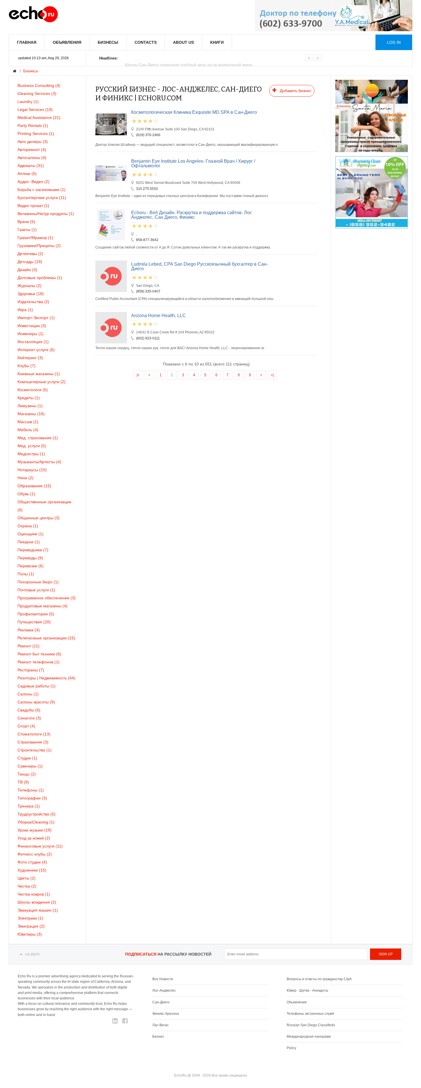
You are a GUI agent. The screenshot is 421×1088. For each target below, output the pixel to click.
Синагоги (29, 718)
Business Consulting (38, 85)
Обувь (26, 494)
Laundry (28, 101)
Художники (31, 870)
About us (183, 42)
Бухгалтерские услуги (41, 197)
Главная (26, 42)
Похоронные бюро (38, 582)
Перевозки (30, 566)
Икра (25, 309)
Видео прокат (33, 205)
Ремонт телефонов (38, 662)
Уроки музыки (34, 830)
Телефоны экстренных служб (310, 1014)
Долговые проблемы (39, 277)
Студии (27, 758)
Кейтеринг (30, 357)
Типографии (32, 798)
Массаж (27, 421)
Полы (25, 574)
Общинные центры (38, 518)
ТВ (23, 782)
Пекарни (28, 542)
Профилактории (35, 614)
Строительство (34, 750)
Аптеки (27, 173)
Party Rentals (32, 125)
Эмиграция (31, 926)
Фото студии (32, 862)
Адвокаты (30, 165)
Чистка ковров (33, 894)
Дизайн (27, 269)
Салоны (28, 694)
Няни (25, 478)
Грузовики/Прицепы (39, 245)
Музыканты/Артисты (39, 462)
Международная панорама (309, 1037)
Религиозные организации (46, 638)
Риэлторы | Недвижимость (46, 678)
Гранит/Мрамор (35, 237)
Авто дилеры (32, 141)
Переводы (30, 558)
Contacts (146, 42)
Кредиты (28, 397)
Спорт (26, 726)
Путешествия (34, 622)
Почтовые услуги (36, 590)
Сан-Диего (161, 1002)
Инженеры (30, 333)
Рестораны (30, 670)
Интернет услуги (36, 349)
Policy (291, 1048)
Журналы (29, 285)
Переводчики (32, 550)
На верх (32, 954)
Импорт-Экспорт (36, 317)
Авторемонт (31, 149)
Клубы (26, 365)
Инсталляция (33, 341)
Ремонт (28, 646)
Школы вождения (36, 902)
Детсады (29, 261)
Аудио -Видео (33, 181)
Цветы (26, 878)
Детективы (30, 253)
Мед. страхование (37, 437)
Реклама (28, 630)
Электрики (30, 918)
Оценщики (30, 534)
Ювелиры (29, 934)
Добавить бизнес (295, 90)
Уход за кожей (33, 838)
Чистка (26, 886)
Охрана (27, 526)
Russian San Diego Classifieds (311, 1025)
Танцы (26, 774)
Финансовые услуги (40, 846)
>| (272, 375)
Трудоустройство (36, 814)
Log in (394, 42)
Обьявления (297, 1002)
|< (138, 375)
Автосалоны (31, 157)
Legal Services (35, 109)
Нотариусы (32, 470)
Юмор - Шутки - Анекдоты (307, 990)
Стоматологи (33, 734)
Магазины (31, 413)
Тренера (28, 806)
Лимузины (30, 405)
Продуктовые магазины (42, 606)
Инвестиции (31, 325)
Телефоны (30, 790)
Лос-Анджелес (164, 990)
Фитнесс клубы (34, 854)
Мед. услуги (31, 445)
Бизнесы (108, 42)
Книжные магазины (38, 373)
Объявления (67, 42)
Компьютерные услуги (41, 381)
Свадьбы (28, 710)
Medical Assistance (38, 117)
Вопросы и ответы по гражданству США (319, 979)
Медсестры (31, 453)
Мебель (27, 429)
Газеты (27, 229)
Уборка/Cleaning (35, 822)
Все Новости (162, 979)
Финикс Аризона (165, 1014)
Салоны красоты (36, 702)
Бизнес (158, 1037)
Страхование (32, 742)
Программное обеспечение (46, 598)
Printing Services (35, 133)
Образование (34, 486)
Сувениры (30, 766)
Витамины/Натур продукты (45, 213)
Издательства (33, 301)
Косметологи (32, 389)
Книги (217, 42)
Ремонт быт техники (39, 654)
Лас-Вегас (160, 1025)
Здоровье (30, 293)
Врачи (26, 221)
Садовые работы (36, 686)
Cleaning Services (36, 93)
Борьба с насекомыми (41, 189)
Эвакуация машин (37, 910)
